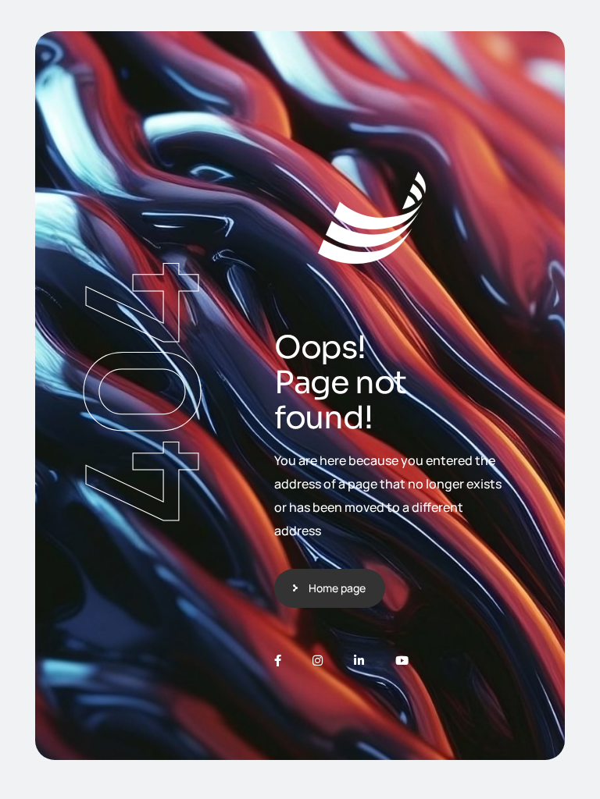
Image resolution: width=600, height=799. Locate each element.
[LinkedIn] (359, 660)
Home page (337, 588)
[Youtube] (402, 660)
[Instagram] (317, 660)
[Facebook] (277, 660)
